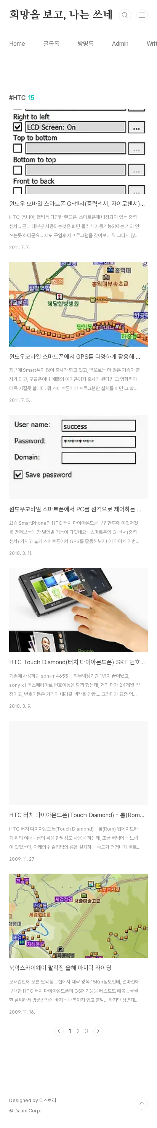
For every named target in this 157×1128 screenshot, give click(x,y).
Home (17, 43)
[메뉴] (142, 15)
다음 (98, 1031)
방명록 (86, 43)
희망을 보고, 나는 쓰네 (61, 15)
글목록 (51, 43)
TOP (142, 1103)
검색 (125, 15)
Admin (120, 43)
